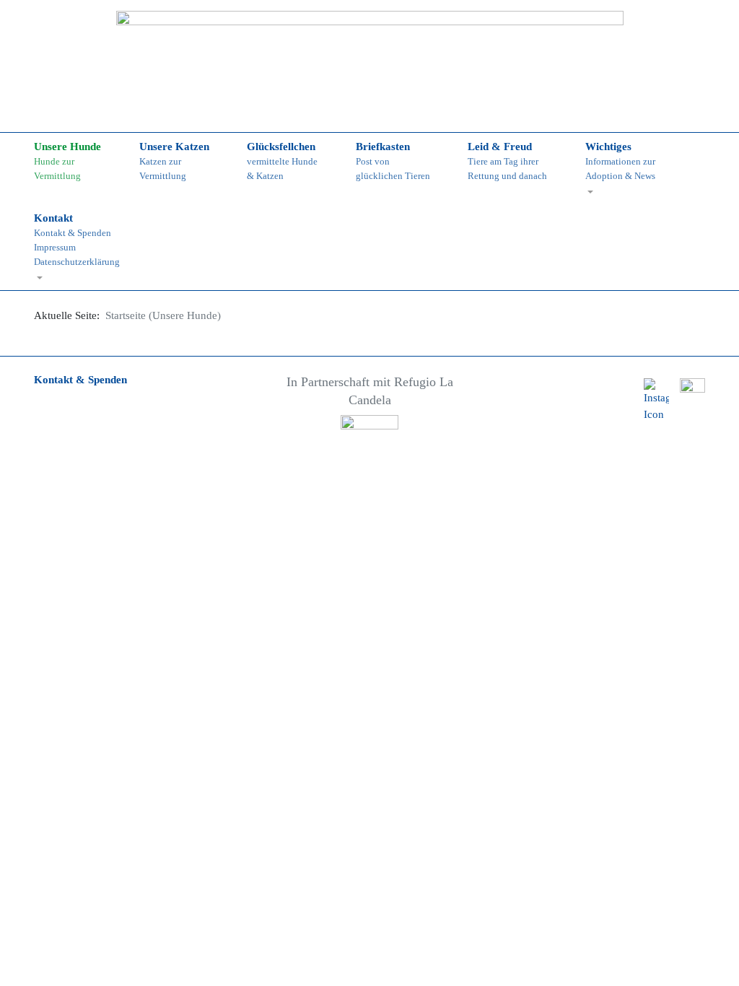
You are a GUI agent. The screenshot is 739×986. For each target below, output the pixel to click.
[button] (628, 168)
